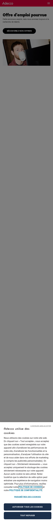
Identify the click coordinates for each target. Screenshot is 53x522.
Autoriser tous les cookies (27, 507)
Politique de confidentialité (25, 490)
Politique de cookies (30, 487)
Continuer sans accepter (40, 426)
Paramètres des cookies (27, 497)
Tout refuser (27, 515)
